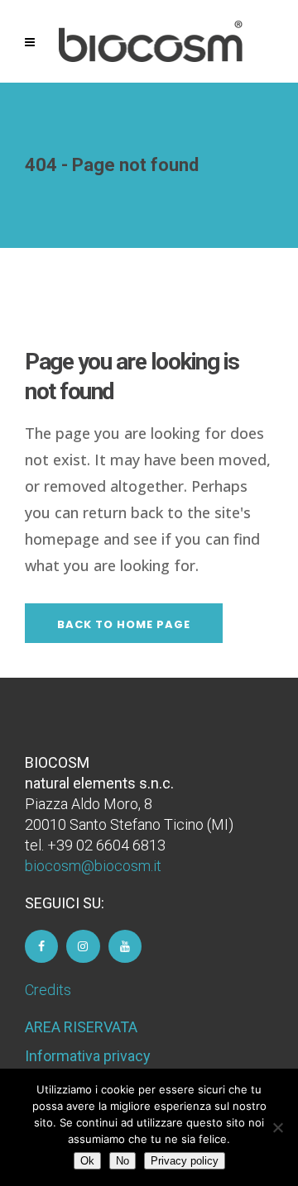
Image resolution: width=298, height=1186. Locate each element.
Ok (87, 1161)
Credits (48, 989)
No (122, 1161)
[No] (277, 1127)
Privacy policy (185, 1161)
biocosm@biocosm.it (93, 865)
